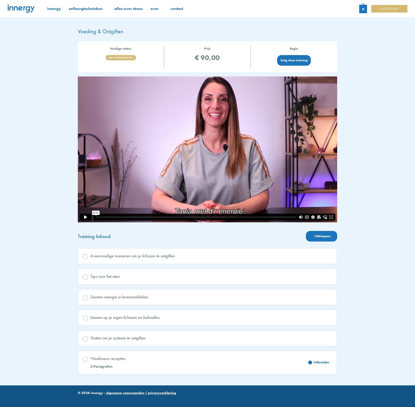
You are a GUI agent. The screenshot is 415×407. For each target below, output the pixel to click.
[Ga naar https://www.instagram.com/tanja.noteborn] (313, 385)
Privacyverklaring (162, 393)
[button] (104, 8)
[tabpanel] (207, 149)
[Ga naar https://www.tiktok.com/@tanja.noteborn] (323, 385)
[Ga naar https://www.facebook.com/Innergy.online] (333, 385)
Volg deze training (294, 60)
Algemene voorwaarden (125, 393)
